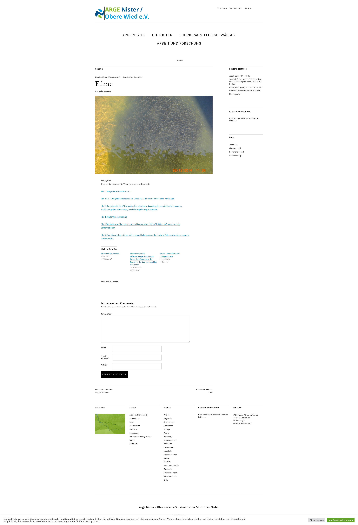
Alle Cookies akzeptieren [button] (340, 520)
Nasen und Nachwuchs (110, 253)
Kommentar (106, 314)
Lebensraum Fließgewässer (207, 35)
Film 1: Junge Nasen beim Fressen (115, 191)
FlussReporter (235, 94)
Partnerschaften (170, 455)
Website (104, 365)
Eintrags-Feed (235, 148)
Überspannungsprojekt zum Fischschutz (245, 87)
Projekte (167, 462)
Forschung (168, 436)
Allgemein (168, 418)
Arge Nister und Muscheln (239, 76)
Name (104, 347)
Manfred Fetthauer (104, 391)
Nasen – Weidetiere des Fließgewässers (170, 255)
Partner (247, 8)
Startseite (133, 444)
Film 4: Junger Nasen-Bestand (114, 217)
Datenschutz (235, 8)
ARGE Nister (134, 35)
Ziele (166, 480)
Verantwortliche (170, 476)
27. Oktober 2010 (114, 77)
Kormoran (168, 444)
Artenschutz (169, 422)
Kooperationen (170, 440)
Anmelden (233, 145)
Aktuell (166, 415)
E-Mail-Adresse (105, 357)
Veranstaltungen (170, 473)
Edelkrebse (168, 426)
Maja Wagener (105, 91)
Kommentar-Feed (236, 152)
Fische (166, 433)
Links (204, 391)
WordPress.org (235, 155)
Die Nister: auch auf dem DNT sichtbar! (244, 91)
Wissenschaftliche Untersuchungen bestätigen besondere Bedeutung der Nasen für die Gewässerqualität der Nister (143, 259)
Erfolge (167, 429)
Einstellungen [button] (317, 520)
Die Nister (162, 35)
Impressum (222, 8)
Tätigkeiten (168, 469)
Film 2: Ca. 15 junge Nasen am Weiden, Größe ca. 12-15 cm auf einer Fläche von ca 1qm (137, 198)
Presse (99, 69)
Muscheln (168, 451)
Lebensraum (169, 447)
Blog (131, 422)
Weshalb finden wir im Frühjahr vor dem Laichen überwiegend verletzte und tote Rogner (245, 81)
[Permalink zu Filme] (154, 173)
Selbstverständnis (171, 465)
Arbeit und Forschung (179, 43)
